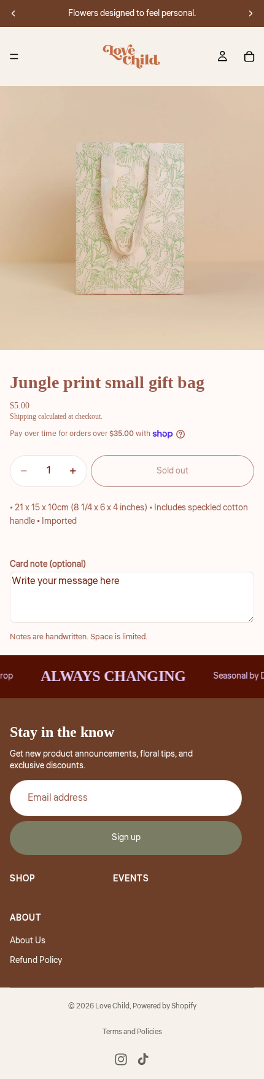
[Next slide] (250, 13)
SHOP (23, 879)
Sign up (126, 838)
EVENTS (131, 879)
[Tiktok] (143, 1059)
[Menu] (14, 56)
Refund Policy (36, 960)
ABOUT (26, 918)
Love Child (112, 1006)
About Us (27, 941)
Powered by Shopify (164, 1006)
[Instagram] (121, 1059)
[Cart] (249, 56)
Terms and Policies (132, 1032)
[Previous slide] (13, 13)
